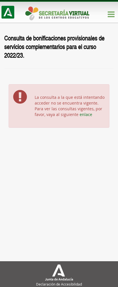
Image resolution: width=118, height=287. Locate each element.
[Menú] (111, 14)
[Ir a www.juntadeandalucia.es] (7, 12)
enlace (86, 114)
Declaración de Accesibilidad (59, 284)
